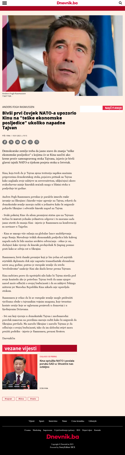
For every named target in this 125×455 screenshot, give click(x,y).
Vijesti (31, 421)
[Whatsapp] (30, 142)
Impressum (47, 430)
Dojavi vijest (87, 430)
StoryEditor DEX (67, 447)
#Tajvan (8, 398)
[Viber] (36, 142)
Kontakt (97, 430)
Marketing (37, 430)
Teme (64, 421)
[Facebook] (4, 142)
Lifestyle (92, 421)
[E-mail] (23, 142)
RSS (78, 430)
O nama (27, 430)
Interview (53, 421)
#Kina (21, 398)
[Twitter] (11, 142)
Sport (41, 421)
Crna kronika (77, 421)
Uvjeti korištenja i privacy (64, 430)
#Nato (33, 398)
